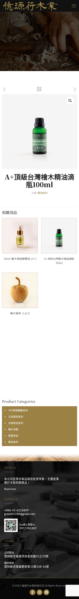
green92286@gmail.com (19, 514)
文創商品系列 (15, 422)
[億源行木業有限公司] (30, 6)
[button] (70, 101)
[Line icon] (46, 592)
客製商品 (13, 435)
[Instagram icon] (39, 592)
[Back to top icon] (71, 591)
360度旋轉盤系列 (18, 410)
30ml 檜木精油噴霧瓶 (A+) (20, 259)
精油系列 (43, 192)
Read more (10, 488)
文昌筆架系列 (15, 416)
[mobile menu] (74, 5)
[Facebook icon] (32, 592)
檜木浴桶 (13, 429)
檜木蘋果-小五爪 (20, 313)
